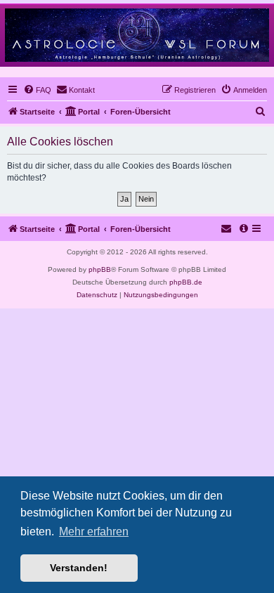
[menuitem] (37, 90)
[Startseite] (137, 35)
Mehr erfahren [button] (94, 531)
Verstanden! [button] (78, 567)
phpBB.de (185, 282)
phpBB (100, 269)
